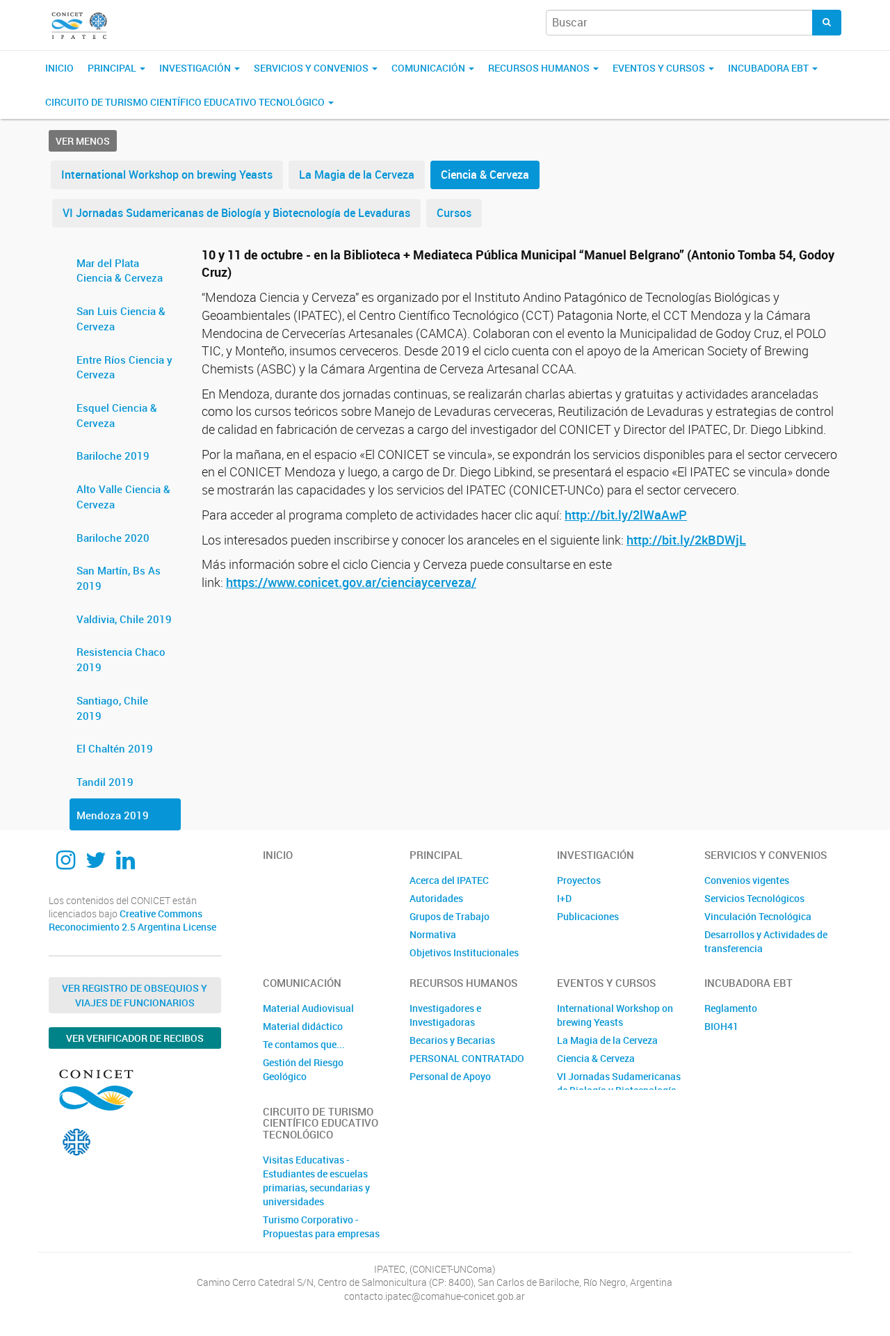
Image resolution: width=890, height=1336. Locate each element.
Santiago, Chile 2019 (112, 708)
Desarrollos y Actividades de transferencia (765, 941)
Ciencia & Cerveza (485, 174)
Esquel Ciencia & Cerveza (116, 415)
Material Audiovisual (308, 1008)
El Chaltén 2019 (114, 748)
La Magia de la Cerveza (356, 174)
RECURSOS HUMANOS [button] (540, 67)
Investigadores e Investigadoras (445, 1015)
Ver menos (83, 140)
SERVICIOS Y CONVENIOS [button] (312, 67)
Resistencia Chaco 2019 (120, 659)
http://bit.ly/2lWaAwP (626, 514)
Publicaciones (588, 916)
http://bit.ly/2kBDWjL (686, 539)
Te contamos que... (304, 1044)
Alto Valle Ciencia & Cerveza (123, 496)
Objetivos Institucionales (464, 952)
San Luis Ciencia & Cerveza (120, 318)
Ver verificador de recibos (135, 1038)
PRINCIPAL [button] (113, 67)
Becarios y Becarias (452, 1040)
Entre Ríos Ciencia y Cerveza (124, 367)
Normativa (433, 934)
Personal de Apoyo (450, 1076)
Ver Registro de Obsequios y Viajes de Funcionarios (134, 995)
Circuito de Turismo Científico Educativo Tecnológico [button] (186, 101)
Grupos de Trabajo (450, 916)
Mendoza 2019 (112, 815)
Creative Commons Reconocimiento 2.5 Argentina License (132, 920)
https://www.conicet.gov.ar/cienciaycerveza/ (351, 582)
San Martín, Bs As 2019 (118, 578)
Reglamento (730, 1008)
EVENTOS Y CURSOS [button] (660, 67)
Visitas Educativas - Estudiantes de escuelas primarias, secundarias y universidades (316, 1180)
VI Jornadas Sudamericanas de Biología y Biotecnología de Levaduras (236, 212)
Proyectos (579, 880)
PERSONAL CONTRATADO (467, 1058)
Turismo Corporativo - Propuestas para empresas (321, 1226)
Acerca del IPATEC (449, 880)
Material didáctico (303, 1026)
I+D (564, 898)
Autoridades (436, 898)
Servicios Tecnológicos (754, 898)
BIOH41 (721, 1026)
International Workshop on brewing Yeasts (167, 174)
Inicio (59, 67)
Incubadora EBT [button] (769, 67)
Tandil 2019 (105, 782)
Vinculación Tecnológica (757, 916)
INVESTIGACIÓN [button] (196, 67)
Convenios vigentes (746, 880)
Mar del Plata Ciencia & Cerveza (119, 270)
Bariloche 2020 (112, 538)
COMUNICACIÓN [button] (429, 67)
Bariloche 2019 (112, 455)
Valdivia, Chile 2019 (124, 619)
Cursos (454, 212)
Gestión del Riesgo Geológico (303, 1069)
